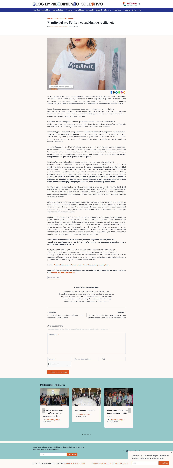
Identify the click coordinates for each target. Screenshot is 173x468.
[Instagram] (122, 92)
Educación (107, 10)
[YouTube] (139, 451)
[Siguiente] (129, 410)
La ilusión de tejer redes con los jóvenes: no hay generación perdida (53, 413)
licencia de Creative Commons (63, 273)
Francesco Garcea (84, 414)
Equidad (99, 10)
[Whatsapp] (119, 92)
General (71, 19)
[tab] (82, 434)
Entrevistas (117, 10)
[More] (124, 92)
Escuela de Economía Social (74, 463)
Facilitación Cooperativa (85, 410)
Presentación (136, 10)
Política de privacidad (118, 463)
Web (103, 359)
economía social (53, 277)
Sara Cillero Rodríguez (117, 420)
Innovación (90, 10)
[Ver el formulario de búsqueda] (139, 4)
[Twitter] (131, 451)
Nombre (52, 359)
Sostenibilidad (79, 10)
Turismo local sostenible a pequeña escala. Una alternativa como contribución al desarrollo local (107, 315)
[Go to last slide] (43, 410)
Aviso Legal (104, 463)
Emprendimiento (58, 10)
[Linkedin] (116, 92)
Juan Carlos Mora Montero (58, 27)
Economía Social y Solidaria (41, 10)
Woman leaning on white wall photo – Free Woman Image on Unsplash (81, 265)
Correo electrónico (83, 359)
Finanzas (69, 10)
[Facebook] (111, 92)
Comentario (53, 335)
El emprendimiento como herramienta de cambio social (117, 413)
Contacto (126, 10)
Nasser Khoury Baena (53, 420)
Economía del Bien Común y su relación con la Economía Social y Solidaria (65, 315)
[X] (114, 92)
